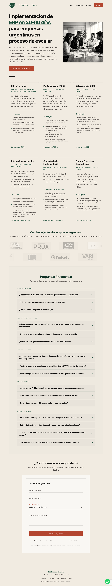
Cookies (70, 578)
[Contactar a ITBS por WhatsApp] (107, 581)
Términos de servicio (71, 545)
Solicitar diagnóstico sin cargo (21, 68)
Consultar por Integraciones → (21, 220)
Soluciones (79, 5)
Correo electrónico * (35, 498)
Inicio (71, 5)
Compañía (88, 5)
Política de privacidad (60, 545)
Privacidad (43, 578)
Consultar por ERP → (18, 147)
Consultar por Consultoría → (53, 220)
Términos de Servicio (53, 578)
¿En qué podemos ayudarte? (38, 515)
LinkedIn (63, 578)
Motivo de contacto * (34, 504)
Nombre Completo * (35, 490)
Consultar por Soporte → (84, 220)
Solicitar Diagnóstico (56, 533)
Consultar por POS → (50, 147)
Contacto (98, 5)
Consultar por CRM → (83, 147)
